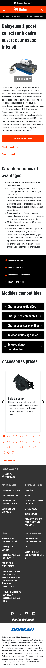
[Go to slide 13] (17, 442)
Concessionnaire (9, 154)
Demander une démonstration (9, 502)
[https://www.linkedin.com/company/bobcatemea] (33, 614)
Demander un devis (23, 138)
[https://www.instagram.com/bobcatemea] (19, 614)
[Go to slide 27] (39, 447)
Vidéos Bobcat (31, 509)
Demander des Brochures (19, 274)
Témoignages (31, 514)
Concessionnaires (10, 495)
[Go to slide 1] (4, 436)
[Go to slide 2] (8, 436)
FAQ (26, 547)
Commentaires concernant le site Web (34, 555)
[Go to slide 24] (26, 447)
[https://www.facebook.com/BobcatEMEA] (12, 614)
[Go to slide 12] (13, 442)
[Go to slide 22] (17, 447)
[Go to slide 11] (8, 442)
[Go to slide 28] (4, 452)
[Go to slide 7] (30, 436)
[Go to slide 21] (13, 447)
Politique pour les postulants (11, 556)
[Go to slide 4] (17, 436)
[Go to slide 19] (4, 447)
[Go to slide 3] (13, 436)
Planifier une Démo (10, 147)
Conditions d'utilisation (8, 564)
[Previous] (3, 402)
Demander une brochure (8, 510)
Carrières (29, 490)
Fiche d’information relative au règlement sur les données (11, 596)
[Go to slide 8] (34, 436)
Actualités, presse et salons (34, 502)
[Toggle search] (41, 10)
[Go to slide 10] (4, 442)
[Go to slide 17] (34, 442)
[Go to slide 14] (21, 442)
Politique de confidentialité (9, 540)
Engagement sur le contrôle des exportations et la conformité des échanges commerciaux (11, 579)
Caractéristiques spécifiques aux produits (33, 522)
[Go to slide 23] (21, 447)
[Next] (42, 402)
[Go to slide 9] (39, 436)
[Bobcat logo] (22, 9)
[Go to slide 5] (21, 436)
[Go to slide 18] (39, 442)
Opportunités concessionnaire (33, 540)
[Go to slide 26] (34, 447)
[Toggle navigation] (4, 10)
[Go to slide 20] (8, 447)
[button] (23, 306)
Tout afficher (9, 460)
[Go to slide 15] (26, 442)
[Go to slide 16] (30, 442)
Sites (27, 495)
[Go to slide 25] (30, 447)
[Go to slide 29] (8, 452)
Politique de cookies (8, 548)
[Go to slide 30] (13, 452)
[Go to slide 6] (26, 436)
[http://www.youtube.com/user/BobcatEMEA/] (26, 614)
